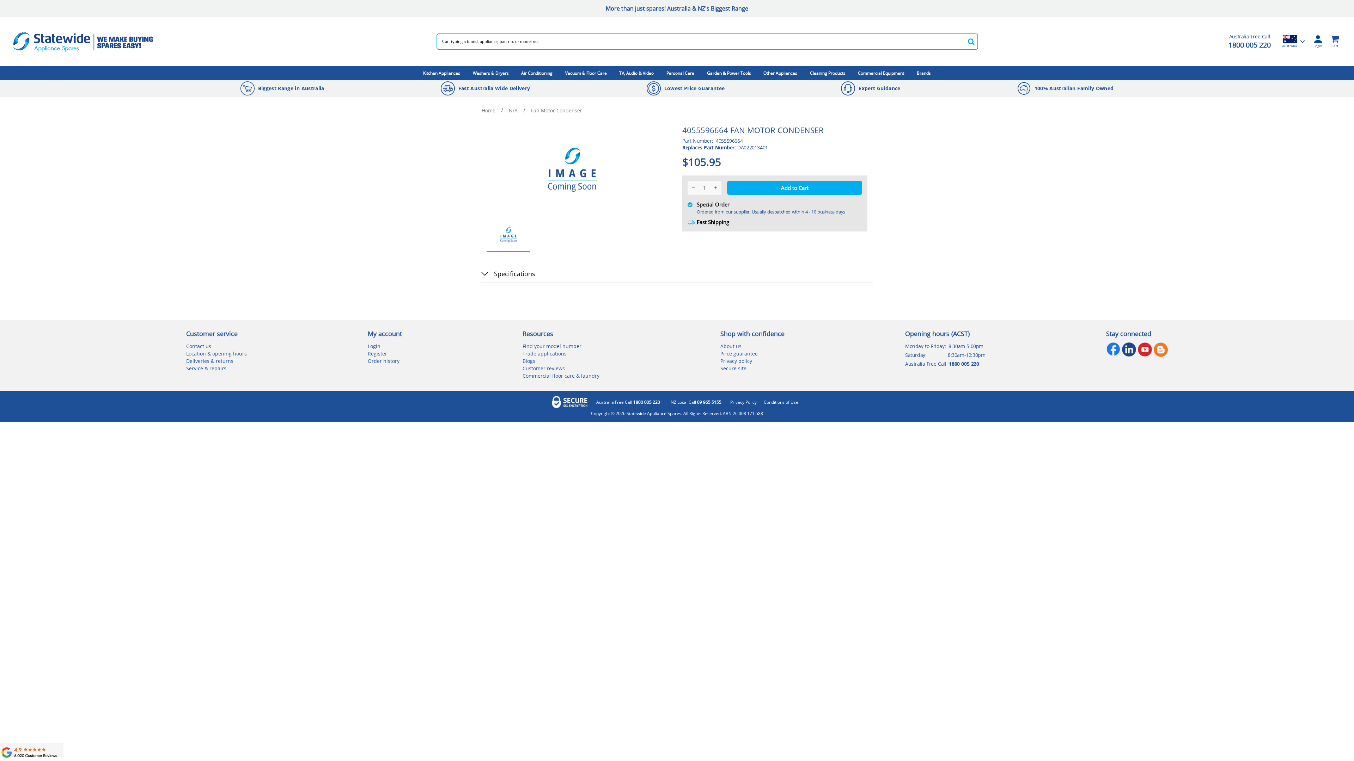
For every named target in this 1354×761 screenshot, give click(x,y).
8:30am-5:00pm (966, 346)
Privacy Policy (743, 402)
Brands (924, 73)
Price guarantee (739, 353)
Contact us (198, 346)
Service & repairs (206, 368)
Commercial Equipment (881, 73)
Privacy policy (736, 361)
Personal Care (680, 73)
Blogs (529, 361)
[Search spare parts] (971, 41)
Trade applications (545, 353)
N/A (513, 110)
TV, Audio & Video (636, 73)
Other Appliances (780, 73)
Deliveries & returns (209, 361)
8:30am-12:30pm (966, 355)
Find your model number (552, 346)
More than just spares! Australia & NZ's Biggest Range (677, 8)
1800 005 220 (1249, 45)
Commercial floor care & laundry (561, 375)
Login (374, 346)
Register (377, 353)
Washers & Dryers (491, 73)
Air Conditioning (537, 73)
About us (731, 346)
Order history (384, 361)
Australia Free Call (628, 402)
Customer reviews (544, 368)
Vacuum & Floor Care (586, 73)
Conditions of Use (781, 402)
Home (488, 110)
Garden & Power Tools (729, 73)
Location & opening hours (216, 353)
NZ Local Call (696, 402)
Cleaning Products (828, 73)
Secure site (733, 368)
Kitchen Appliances (441, 73)
